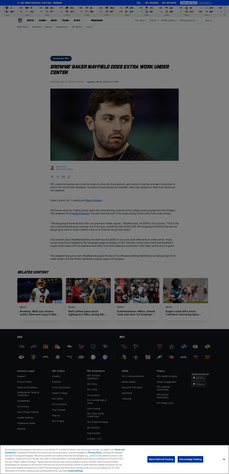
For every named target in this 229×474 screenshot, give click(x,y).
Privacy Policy (95, 452)
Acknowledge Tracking (190, 459)
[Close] (224, 459)
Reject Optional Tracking (161, 459)
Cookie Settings (75, 470)
